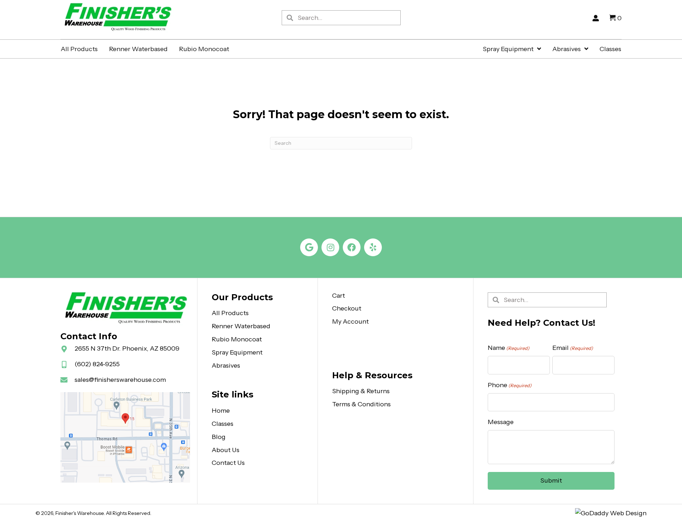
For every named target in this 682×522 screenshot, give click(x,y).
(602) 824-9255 (97, 364)
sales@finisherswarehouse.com (120, 380)
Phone (509, 385)
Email (572, 348)
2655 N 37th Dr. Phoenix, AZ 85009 (127, 348)
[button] (309, 247)
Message (501, 422)
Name (508, 348)
